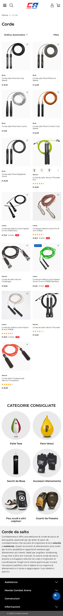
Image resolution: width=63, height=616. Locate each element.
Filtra (56, 34)
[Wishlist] (27, 44)
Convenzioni (12, 598)
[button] (56, 596)
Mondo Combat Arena (18, 590)
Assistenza (11, 582)
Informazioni (12, 606)
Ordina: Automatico (15, 34)
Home (5, 15)
